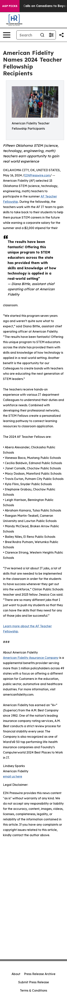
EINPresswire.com (37, 175)
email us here (12, 776)
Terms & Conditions (33, 990)
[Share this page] (61, 35)
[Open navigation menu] (6, 35)
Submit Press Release (33, 982)
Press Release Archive (39, 974)
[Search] (42, 35)
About (16, 974)
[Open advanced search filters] (51, 35)
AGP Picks (9, 6)
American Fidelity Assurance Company (30, 658)
